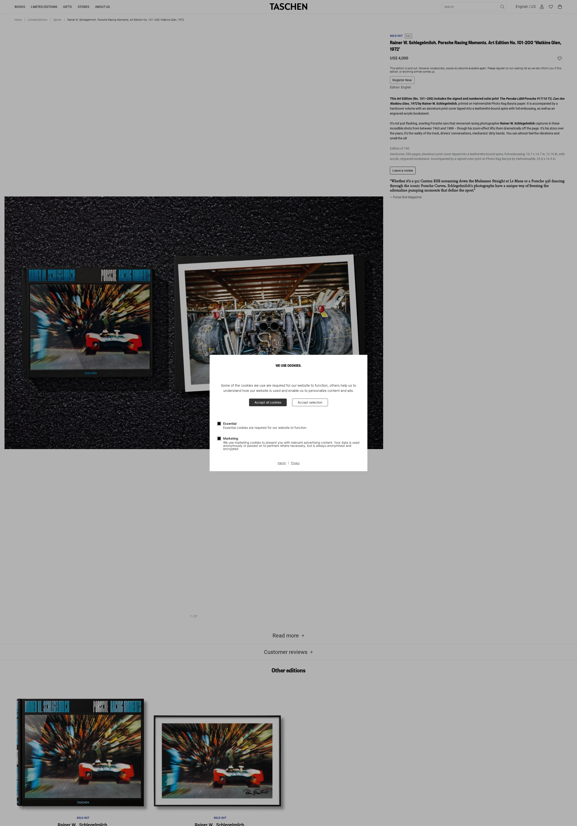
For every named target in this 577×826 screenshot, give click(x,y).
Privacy (295, 463)
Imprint (282, 463)
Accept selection (310, 402)
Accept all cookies (267, 402)
